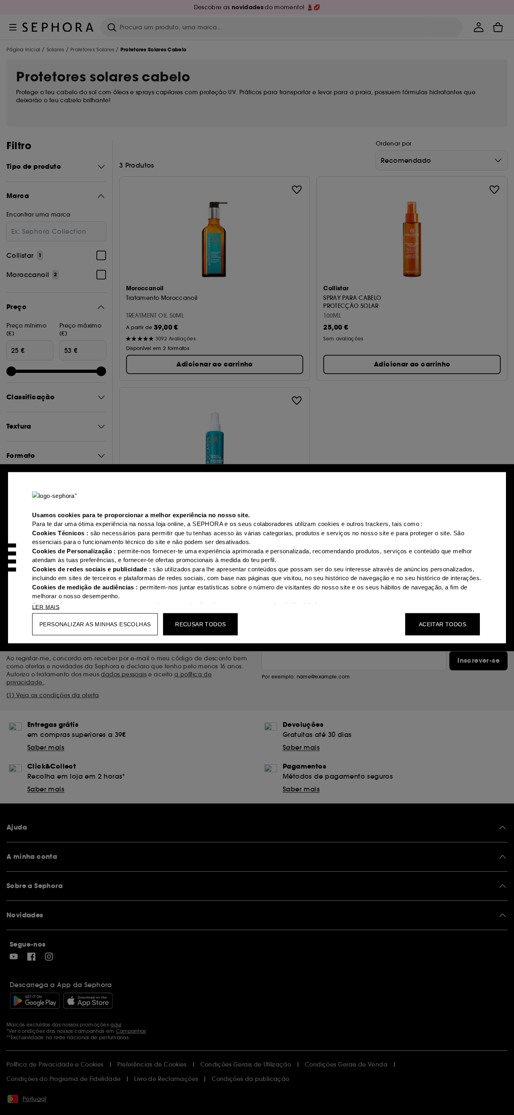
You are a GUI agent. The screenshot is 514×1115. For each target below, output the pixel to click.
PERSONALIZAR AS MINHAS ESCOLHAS (95, 624)
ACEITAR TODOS (442, 624)
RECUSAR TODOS (200, 624)
